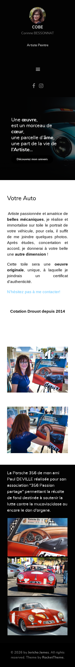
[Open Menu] (37, 69)
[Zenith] (37, 370)
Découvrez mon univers (32, 159)
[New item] (37, 537)
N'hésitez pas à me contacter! (33, 292)
